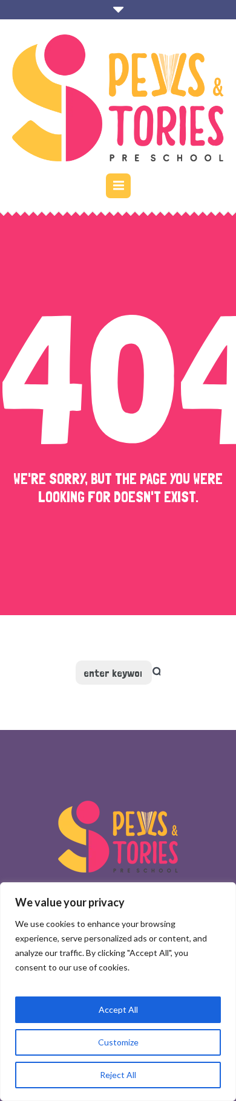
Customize (118, 1042)
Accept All (118, 1009)
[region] (118, 991)
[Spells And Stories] (118, 97)
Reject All (118, 1075)
